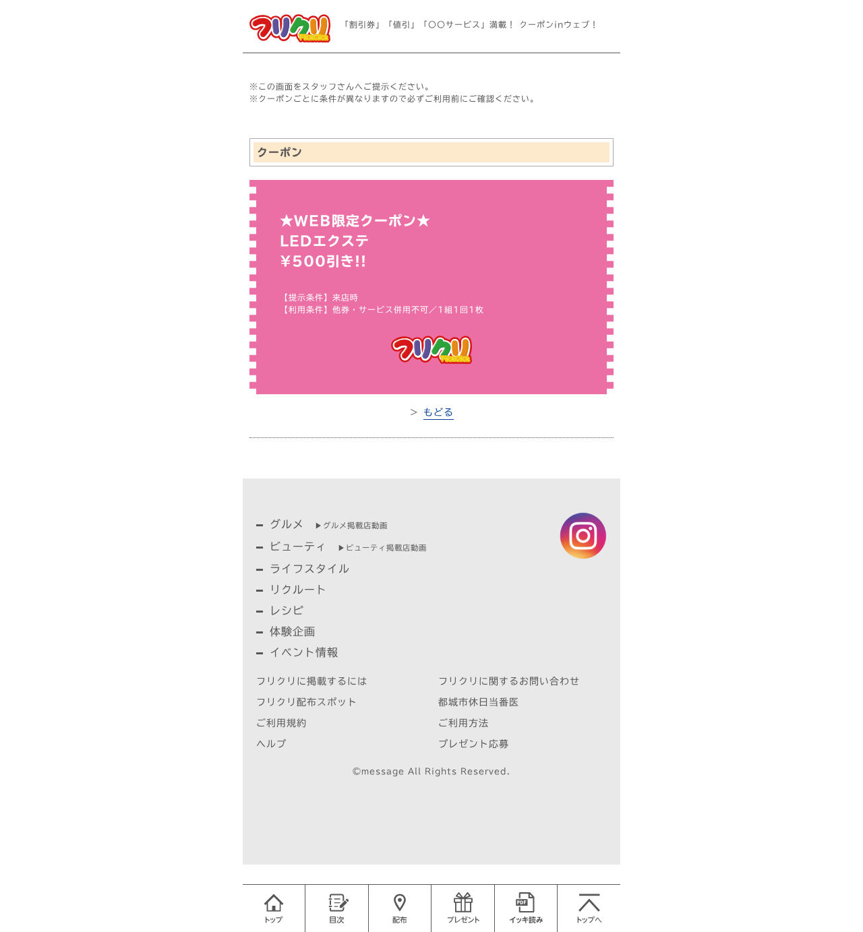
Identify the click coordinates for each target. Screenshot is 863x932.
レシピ (287, 610)
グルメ (287, 524)
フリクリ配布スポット (306, 702)
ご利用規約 (281, 723)
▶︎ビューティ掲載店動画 (382, 547)
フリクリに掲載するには (311, 681)
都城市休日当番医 (478, 702)
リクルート (298, 589)
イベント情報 (304, 652)
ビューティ (298, 546)
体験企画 (293, 631)
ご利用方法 (463, 723)
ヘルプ (271, 744)
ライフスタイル (310, 568)
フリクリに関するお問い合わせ (509, 681)
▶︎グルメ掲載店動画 (351, 525)
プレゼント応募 (473, 744)
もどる (438, 412)
